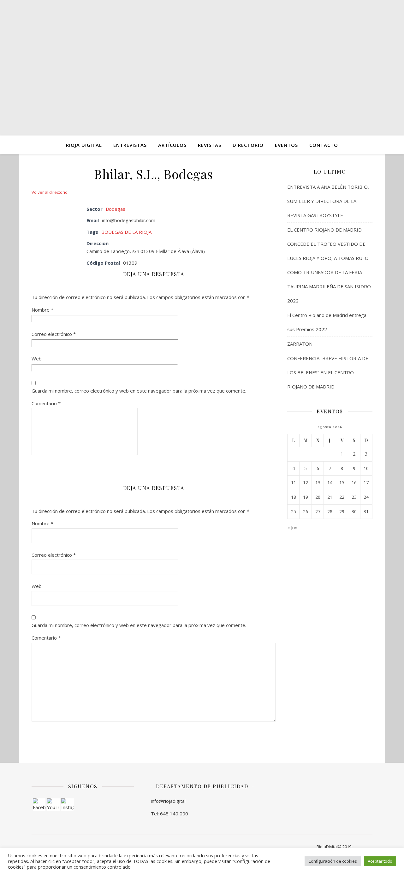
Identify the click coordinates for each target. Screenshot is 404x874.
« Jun (292, 527)
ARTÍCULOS (172, 145)
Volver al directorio (50, 192)
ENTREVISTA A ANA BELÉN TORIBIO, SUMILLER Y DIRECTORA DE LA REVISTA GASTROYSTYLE (328, 201)
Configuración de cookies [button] (332, 861)
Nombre (42, 310)
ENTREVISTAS (130, 145)
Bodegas (115, 209)
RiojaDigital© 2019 (334, 846)
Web (37, 358)
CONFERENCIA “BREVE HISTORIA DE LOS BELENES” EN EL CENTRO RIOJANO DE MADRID (327, 372)
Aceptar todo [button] (380, 861)
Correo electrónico (54, 334)
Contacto (323, 145)
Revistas (209, 145)
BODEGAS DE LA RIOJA (126, 232)
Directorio (248, 145)
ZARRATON (299, 344)
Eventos (286, 145)
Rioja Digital (84, 145)
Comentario (46, 403)
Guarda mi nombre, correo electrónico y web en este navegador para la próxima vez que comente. (139, 391)
